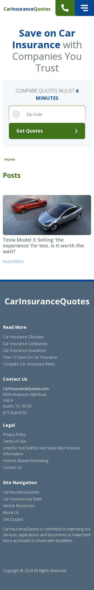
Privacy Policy (14, 434)
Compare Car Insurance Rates (29, 364)
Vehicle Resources (18, 505)
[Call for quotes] (65, 8)
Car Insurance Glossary (23, 336)
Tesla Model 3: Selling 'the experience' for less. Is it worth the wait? (43, 245)
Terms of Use (14, 441)
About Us (11, 512)
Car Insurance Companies (25, 343)
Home (10, 159)
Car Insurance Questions (24, 350)
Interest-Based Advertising (25, 460)
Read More (13, 261)
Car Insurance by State (22, 499)
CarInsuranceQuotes (21, 492)
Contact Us (12, 467)
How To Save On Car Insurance (30, 357)
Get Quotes (29, 130)
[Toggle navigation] (84, 8)
